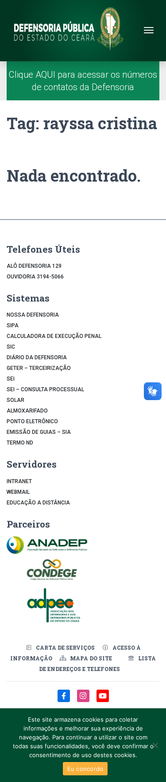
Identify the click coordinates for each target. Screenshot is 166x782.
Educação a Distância (38, 503)
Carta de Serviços (65, 647)
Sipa (13, 325)
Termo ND (20, 443)
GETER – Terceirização (39, 368)
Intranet (19, 481)
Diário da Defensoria (37, 357)
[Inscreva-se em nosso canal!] (103, 700)
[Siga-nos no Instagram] (84, 700)
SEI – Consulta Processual (45, 389)
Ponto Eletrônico (32, 421)
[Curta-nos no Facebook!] (64, 700)
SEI (11, 379)
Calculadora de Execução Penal (54, 336)
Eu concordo (85, 768)
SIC (11, 347)
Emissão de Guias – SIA (39, 432)
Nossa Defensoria (33, 315)
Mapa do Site (91, 658)
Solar (15, 400)
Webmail (18, 492)
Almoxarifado (27, 411)
